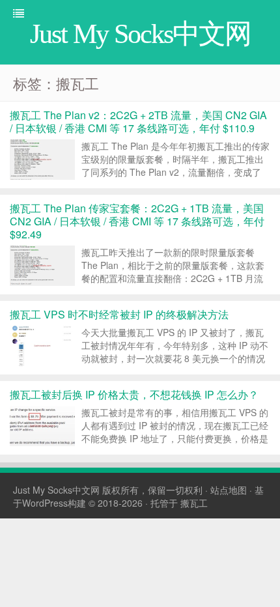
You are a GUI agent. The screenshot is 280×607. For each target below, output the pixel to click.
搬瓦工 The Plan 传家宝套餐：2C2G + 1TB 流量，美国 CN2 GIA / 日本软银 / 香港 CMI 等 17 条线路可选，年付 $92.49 (137, 221)
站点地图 (228, 489)
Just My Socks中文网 (56, 489)
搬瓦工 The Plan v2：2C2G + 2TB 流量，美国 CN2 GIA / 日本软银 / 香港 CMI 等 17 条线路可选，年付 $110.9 (138, 121)
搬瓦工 (194, 502)
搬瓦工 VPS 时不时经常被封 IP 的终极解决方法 (119, 314)
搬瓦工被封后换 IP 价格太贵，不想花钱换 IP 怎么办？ (134, 394)
